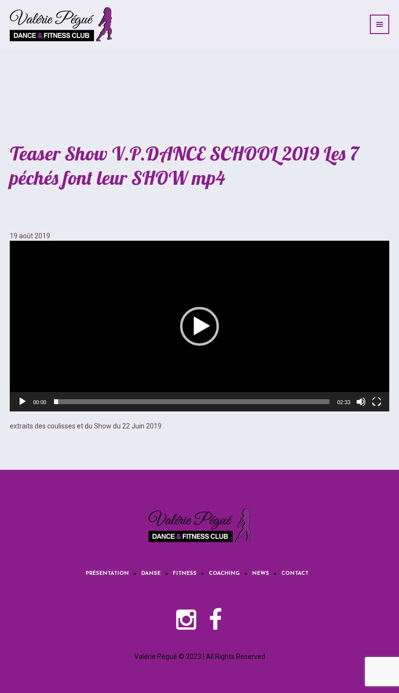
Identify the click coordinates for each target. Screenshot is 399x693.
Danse (151, 573)
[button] (199, 326)
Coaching (224, 573)
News (260, 573)
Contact (294, 573)
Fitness (185, 573)
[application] (199, 326)
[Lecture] (22, 402)
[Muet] (361, 402)
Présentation (107, 573)
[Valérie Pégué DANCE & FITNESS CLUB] (199, 525)
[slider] (191, 401)
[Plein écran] (376, 402)
